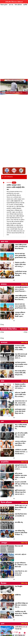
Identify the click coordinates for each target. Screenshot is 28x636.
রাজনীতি (25, 5)
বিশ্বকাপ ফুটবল (4, 5)
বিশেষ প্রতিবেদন (18, 5)
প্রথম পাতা (11, 5)
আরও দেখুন (24, 284)
